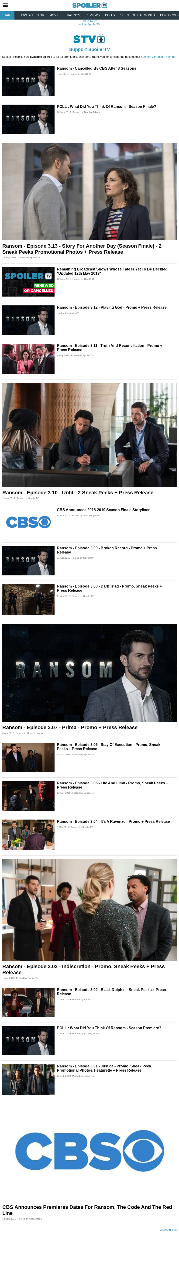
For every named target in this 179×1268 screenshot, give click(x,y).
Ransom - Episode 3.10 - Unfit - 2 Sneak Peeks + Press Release (77, 493)
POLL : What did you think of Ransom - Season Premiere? (109, 1028)
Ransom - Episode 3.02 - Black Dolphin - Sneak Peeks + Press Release (111, 992)
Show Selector (30, 15)
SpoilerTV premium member (158, 56)
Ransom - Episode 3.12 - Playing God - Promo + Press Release (112, 307)
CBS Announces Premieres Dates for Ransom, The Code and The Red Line (87, 1210)
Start (7, 15)
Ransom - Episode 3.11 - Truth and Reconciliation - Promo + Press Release (109, 348)
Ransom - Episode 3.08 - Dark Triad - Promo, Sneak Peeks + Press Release (109, 588)
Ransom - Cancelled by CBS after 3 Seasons (96, 68)
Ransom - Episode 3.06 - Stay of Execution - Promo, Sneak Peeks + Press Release (108, 747)
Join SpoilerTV (90, 24)
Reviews (93, 15)
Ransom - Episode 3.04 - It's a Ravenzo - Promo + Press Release (113, 822)
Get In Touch (89, 21)
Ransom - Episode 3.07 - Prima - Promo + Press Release (70, 727)
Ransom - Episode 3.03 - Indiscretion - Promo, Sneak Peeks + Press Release (83, 969)
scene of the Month (137, 15)
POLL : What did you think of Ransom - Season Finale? (106, 107)
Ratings (73, 15)
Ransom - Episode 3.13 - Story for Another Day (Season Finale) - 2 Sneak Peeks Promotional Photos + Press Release (82, 249)
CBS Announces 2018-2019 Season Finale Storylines (103, 510)
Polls (110, 15)
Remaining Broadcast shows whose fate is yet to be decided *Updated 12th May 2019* (112, 271)
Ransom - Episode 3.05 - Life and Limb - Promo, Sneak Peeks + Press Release (112, 785)
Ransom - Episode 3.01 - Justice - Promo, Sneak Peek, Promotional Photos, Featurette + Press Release (104, 1068)
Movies (55, 15)
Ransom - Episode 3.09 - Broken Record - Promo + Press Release (107, 550)
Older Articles (168, 1229)
